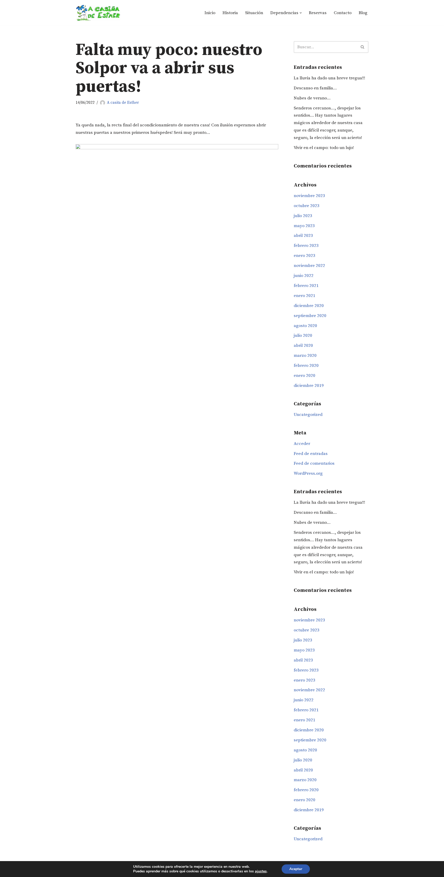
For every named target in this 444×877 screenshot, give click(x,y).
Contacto (342, 13)
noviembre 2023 (309, 196)
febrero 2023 (306, 245)
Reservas (318, 13)
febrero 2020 (306, 365)
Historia (230, 13)
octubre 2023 (306, 206)
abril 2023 (303, 235)
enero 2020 (304, 375)
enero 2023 (304, 255)
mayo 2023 (304, 226)
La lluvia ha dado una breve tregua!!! (329, 78)
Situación (254, 13)
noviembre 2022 (309, 265)
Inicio (210, 13)
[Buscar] (362, 47)
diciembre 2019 (309, 385)
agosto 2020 (305, 326)
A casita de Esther (123, 102)
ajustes (261, 871)
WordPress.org (308, 473)
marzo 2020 (305, 355)
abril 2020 (303, 345)
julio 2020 (303, 335)
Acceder (302, 443)
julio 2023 (303, 216)
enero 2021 (304, 295)
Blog (363, 13)
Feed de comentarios (314, 463)
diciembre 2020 (309, 306)
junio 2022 (303, 275)
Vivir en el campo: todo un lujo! (324, 148)
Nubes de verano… (312, 98)
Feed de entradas (311, 453)
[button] (301, 13)
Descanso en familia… (315, 88)
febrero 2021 (306, 285)
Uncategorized (308, 414)
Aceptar (295, 868)
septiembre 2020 (310, 316)
